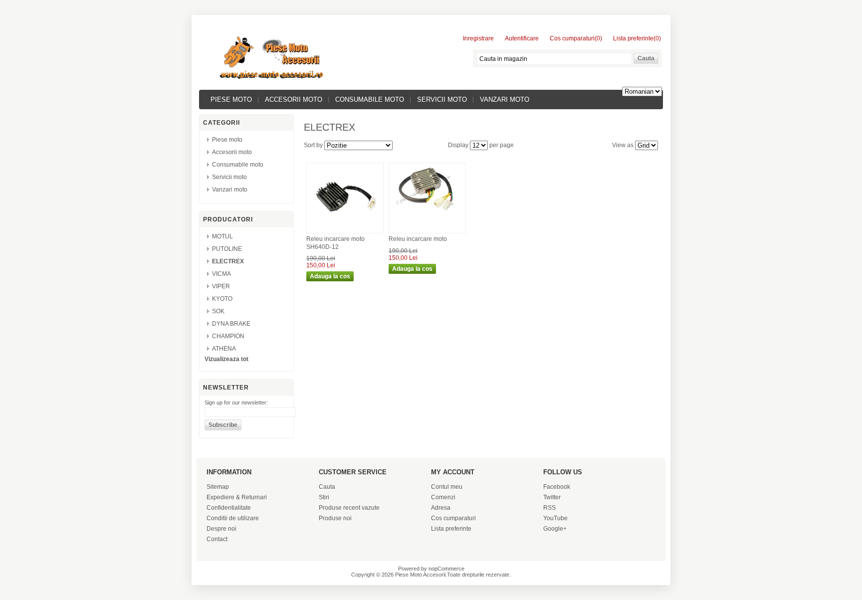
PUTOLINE (227, 248)
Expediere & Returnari (237, 497)
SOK (218, 311)
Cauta (327, 486)
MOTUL (222, 236)
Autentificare (522, 38)
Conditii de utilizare (233, 518)
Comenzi (443, 497)
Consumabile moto (369, 99)
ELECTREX (228, 261)
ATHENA (224, 348)
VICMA (221, 273)
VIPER (221, 286)
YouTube (555, 518)
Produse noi (335, 518)
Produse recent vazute (349, 507)
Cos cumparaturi (453, 518)
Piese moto (231, 99)
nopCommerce (446, 569)
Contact (217, 539)
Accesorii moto (293, 99)
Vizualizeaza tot (226, 359)
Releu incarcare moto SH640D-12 (335, 242)
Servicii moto (442, 99)
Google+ (555, 528)
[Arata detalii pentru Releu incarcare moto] (427, 211)
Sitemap (218, 486)
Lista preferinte (451, 528)
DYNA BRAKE (231, 323)
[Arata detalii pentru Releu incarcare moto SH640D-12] (345, 227)
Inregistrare (478, 38)
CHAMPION (228, 336)
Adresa (440, 507)
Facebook (556, 486)
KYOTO (222, 298)
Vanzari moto (504, 99)
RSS (549, 507)
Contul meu (446, 486)
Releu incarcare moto (418, 238)
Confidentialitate (229, 507)
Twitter (552, 497)
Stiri (324, 497)
